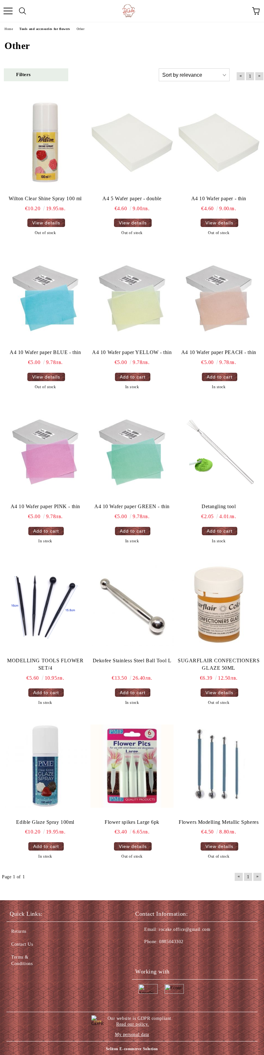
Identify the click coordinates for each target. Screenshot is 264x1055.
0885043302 (171, 941)
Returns (18, 931)
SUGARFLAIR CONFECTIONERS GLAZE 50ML (218, 664)
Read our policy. (132, 1024)
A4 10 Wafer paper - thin (218, 198)
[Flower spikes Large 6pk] (131, 766)
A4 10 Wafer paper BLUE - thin (45, 352)
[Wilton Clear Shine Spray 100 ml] (45, 142)
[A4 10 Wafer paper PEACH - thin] (218, 297)
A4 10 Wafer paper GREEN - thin (132, 506)
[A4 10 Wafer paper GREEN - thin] (131, 450)
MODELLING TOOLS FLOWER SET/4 (45, 664)
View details (46, 222)
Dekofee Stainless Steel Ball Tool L (132, 660)
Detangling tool (219, 506)
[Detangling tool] (218, 450)
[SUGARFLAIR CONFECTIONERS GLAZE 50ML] (218, 605)
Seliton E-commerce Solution (132, 1049)
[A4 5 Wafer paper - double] (131, 142)
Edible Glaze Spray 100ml (45, 822)
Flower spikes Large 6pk (132, 822)
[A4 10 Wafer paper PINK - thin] (45, 450)
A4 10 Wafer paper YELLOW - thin (132, 352)
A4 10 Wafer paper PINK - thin (45, 506)
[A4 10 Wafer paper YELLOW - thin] (131, 297)
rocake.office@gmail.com (184, 929)
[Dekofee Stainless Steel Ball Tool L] (131, 605)
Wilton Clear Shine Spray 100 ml (45, 198)
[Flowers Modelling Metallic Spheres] (218, 766)
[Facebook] (143, 955)
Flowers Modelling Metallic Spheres (219, 822)
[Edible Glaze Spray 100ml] (45, 766)
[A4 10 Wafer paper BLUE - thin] (45, 297)
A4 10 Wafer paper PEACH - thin (218, 352)
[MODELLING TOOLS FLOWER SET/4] (45, 605)
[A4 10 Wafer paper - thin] (218, 142)
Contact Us (22, 944)
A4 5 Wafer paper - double (131, 198)
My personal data (132, 1034)
